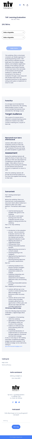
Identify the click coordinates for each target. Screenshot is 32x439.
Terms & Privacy (6, 365)
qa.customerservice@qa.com (13, 346)
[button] (20, 5)
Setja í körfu (14, 48)
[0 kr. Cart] (27, 5)
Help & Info (5, 362)
